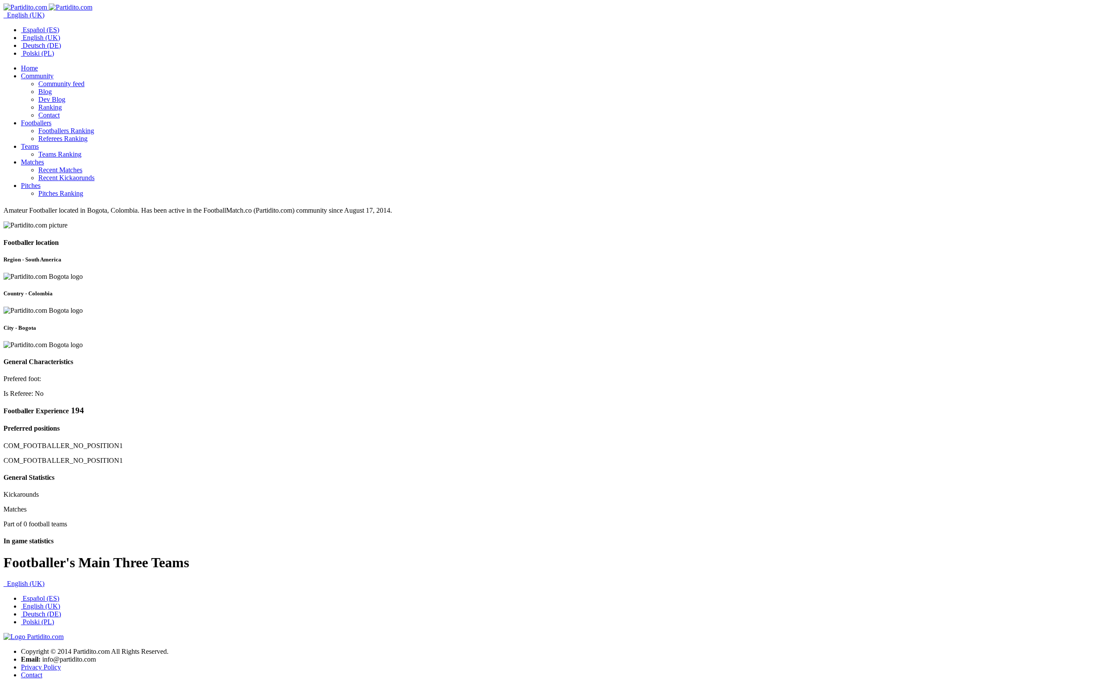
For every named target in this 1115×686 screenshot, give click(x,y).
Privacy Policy (41, 667)
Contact (31, 675)
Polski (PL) (37, 53)
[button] (37, 76)
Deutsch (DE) (41, 45)
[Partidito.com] (47, 7)
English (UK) (24, 15)
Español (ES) (40, 29)
